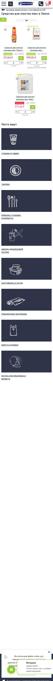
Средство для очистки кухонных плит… (37, 48)
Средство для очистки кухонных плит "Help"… (25, 98)
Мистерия (26, 3)
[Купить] (21, 58)
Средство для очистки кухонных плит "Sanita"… (14, 48)
